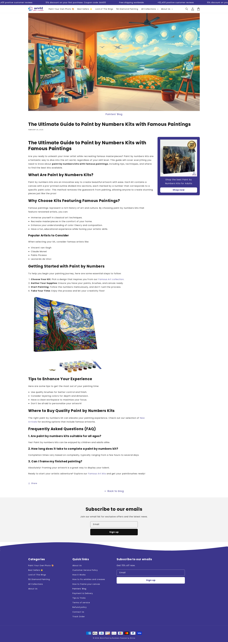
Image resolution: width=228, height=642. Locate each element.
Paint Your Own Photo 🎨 (41, 565)
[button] (187, 9)
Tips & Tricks (79, 598)
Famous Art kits (97, 473)
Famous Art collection (111, 279)
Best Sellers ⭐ (35, 570)
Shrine (132, 638)
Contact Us (78, 612)
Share (34, 483)
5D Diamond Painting (39, 579)
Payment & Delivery (82, 593)
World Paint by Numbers (110, 638)
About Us (32, 588)
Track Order (78, 616)
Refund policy (79, 607)
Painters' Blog (114, 114)
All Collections (35, 584)
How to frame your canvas (86, 584)
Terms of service (81, 602)
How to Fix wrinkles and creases (88, 579)
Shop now (179, 189)
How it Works (79, 574)
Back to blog (116, 491)
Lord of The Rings (37, 574)
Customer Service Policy (85, 570)
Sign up (114, 532)
